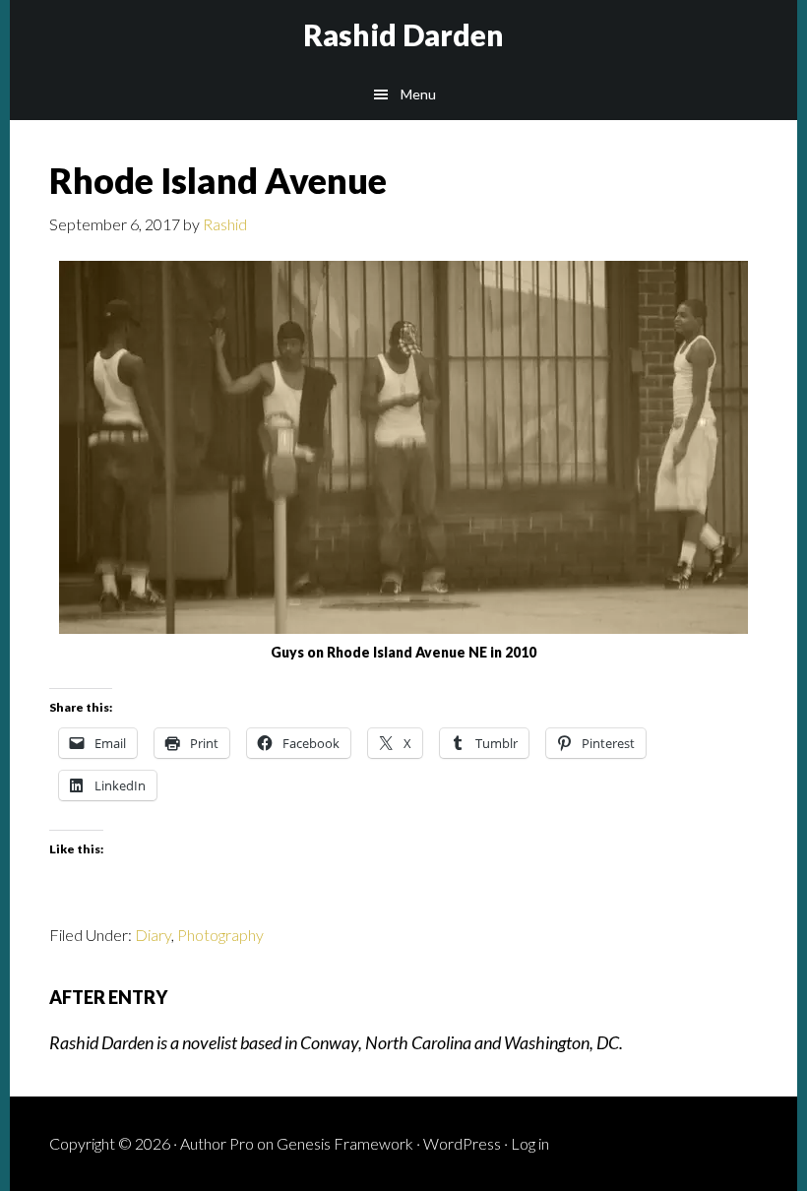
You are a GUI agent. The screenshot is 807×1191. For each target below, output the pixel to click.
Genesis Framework (345, 1143)
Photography (220, 934)
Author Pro (217, 1143)
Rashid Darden (403, 34)
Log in (530, 1143)
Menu (418, 94)
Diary (153, 934)
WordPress (462, 1143)
